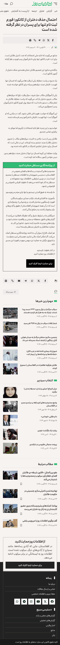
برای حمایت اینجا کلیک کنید (40, 263)
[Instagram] (31, 602)
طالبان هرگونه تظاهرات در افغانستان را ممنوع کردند (38, 366)
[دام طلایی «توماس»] (10, 420)
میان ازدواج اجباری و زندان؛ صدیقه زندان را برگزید (40, 390)
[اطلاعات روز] (42, 4)
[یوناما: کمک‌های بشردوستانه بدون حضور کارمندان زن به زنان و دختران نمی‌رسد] (10, 508)
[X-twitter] (45, 602)
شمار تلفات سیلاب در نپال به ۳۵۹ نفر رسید (40, 323)
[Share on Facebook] (53, 40)
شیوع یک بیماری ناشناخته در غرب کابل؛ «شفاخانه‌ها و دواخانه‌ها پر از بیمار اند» (41, 352)
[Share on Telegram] (39, 40)
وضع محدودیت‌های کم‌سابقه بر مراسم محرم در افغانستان (39, 404)
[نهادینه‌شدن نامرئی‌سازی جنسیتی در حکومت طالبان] (10, 493)
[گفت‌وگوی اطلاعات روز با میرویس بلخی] (10, 523)
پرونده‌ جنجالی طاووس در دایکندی (43, 444)
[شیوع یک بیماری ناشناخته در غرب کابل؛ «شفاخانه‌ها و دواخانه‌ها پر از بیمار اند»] (10, 354)
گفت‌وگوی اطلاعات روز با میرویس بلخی (40, 520)
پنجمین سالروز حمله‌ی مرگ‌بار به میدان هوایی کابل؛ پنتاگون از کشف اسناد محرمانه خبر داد (39, 338)
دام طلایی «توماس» (49, 416)
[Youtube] (38, 602)
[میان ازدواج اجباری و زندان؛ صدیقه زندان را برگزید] (10, 392)
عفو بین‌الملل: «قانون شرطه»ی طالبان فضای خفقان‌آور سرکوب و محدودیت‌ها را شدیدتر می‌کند (39, 475)
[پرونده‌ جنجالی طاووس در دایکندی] (10, 448)
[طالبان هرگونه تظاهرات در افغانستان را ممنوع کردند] (10, 368)
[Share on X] (48, 40)
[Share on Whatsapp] (44, 40)
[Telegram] (24, 602)
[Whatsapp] (17, 602)
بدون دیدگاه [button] (9, 291)
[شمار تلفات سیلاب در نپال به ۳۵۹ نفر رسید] (10, 327)
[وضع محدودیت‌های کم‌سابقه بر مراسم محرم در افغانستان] (10, 406)
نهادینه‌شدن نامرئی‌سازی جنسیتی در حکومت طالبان (40, 492)
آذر (52, 47)
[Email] (19, 280)
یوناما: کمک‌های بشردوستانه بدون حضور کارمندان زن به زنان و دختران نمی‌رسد (38, 507)
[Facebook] (52, 602)
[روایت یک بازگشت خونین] (10, 434)
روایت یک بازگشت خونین (47, 430)
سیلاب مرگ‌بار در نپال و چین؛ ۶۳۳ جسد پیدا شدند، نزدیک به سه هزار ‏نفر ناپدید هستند (39, 310)
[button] (54, 4)
